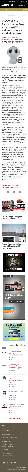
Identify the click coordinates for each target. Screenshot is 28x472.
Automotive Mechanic (15, 355)
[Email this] (8, 192)
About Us (4, 429)
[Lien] (14, 345)
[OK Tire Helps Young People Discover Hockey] (14, 205)
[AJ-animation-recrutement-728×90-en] (14, 15)
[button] (26, 5)
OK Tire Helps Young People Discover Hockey (13, 217)
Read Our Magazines (7, 453)
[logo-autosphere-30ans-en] (7, 5)
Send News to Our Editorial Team (9, 437)
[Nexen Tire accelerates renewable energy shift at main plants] (14, 233)
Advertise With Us (6, 430)
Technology (19, 187)
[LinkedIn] (11, 463)
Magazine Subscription (7, 444)
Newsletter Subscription (7, 446)
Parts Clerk (12, 395)
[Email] (4, 463)
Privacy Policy (23, 467)
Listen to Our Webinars (7, 455)
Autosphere (5, 39)
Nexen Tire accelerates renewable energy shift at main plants (12, 246)
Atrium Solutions (11, 187)
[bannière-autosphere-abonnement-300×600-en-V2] (14, 319)
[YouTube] (15, 463)
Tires (11, 39)
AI (5, 187)
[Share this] (14, 192)
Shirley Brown (15, 37)
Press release (11, 185)
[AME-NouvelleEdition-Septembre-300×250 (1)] (14, 271)
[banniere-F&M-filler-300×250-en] (14, 340)
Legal (18, 467)
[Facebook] (7, 463)
